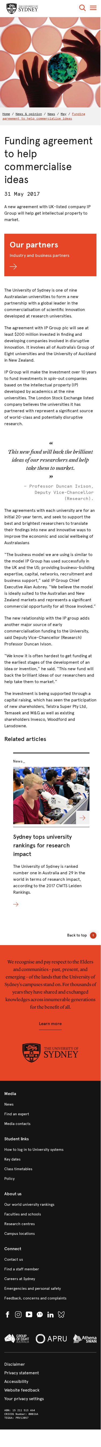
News (51, 114)
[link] (50, 1104)
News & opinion (29, 114)
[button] (82, 9)
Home (6, 114)
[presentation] (51, 830)
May (63, 114)
